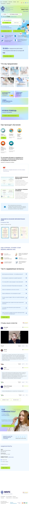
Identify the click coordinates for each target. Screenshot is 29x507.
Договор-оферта (15, 497)
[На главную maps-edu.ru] (7, 9)
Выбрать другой (13, 16)
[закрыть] (21, 19)
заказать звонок (25, 11)
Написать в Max (4, 459)
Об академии (3, 496)
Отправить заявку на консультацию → (10, 115)
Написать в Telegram (5, 461)
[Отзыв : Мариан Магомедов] (2, 395)
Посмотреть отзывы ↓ (8, 56)
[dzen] (23, 2)
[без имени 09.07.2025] (14, 337)
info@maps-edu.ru (4, 464)
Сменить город (16, 22)
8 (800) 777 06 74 (24, 9)
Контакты (8, 3)
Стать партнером (9, 496)
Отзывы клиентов (9, 497)
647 (23, 382)
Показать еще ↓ (5, 317)
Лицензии (2, 497)
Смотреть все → (16, 399)
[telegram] (27, 2)
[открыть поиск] (20, 14)
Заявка (3, 137)
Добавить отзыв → (5, 399)
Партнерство (3, 3)
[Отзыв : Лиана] (2, 382)
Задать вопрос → (5, 467)
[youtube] (21, 2)
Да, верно (6, 22)
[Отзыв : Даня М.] (2, 364)
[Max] (25, 2)
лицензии (19, 40)
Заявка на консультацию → (8, 425)
